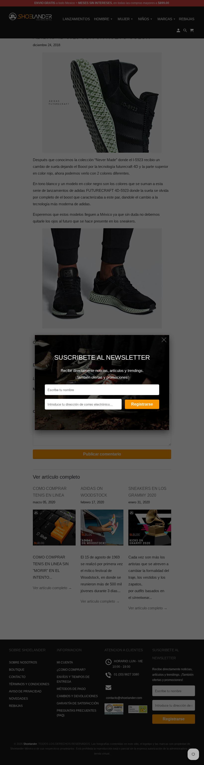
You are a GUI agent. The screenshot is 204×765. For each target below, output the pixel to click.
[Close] (164, 340)
